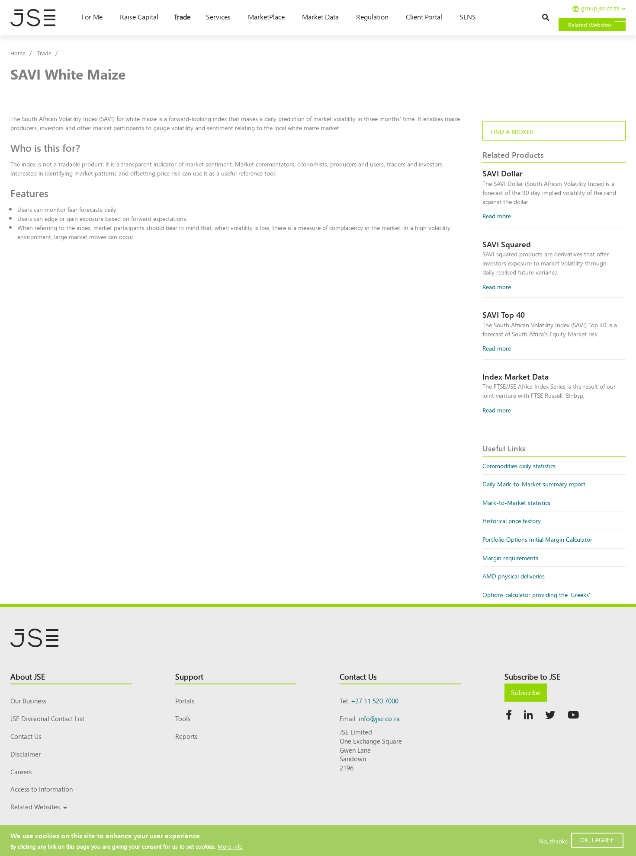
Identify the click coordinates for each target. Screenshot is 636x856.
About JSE (27, 676)
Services (218, 16)
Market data (320, 16)
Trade (182, 16)
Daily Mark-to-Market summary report (533, 483)
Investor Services (31, 817)
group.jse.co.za (600, 8)
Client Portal (424, 16)
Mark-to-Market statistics (516, 502)
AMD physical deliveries (513, 575)
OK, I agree (597, 840)
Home (18, 53)
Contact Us (25, 736)
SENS (467, 16)
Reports (186, 736)
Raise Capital (139, 16)
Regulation (372, 16)
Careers (21, 771)
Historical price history (511, 520)
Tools (182, 718)
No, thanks (553, 840)
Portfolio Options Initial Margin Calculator (537, 538)
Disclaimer (25, 754)
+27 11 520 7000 (374, 700)
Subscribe (525, 692)
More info (230, 846)
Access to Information (41, 789)
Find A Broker (512, 131)
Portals (184, 700)
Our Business (28, 700)
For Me (92, 16)
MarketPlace (266, 16)
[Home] (37, 17)
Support (189, 676)
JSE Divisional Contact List (47, 718)
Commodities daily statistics (519, 465)
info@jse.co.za (379, 718)
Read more (496, 215)
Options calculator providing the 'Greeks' (536, 594)
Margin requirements (510, 557)
